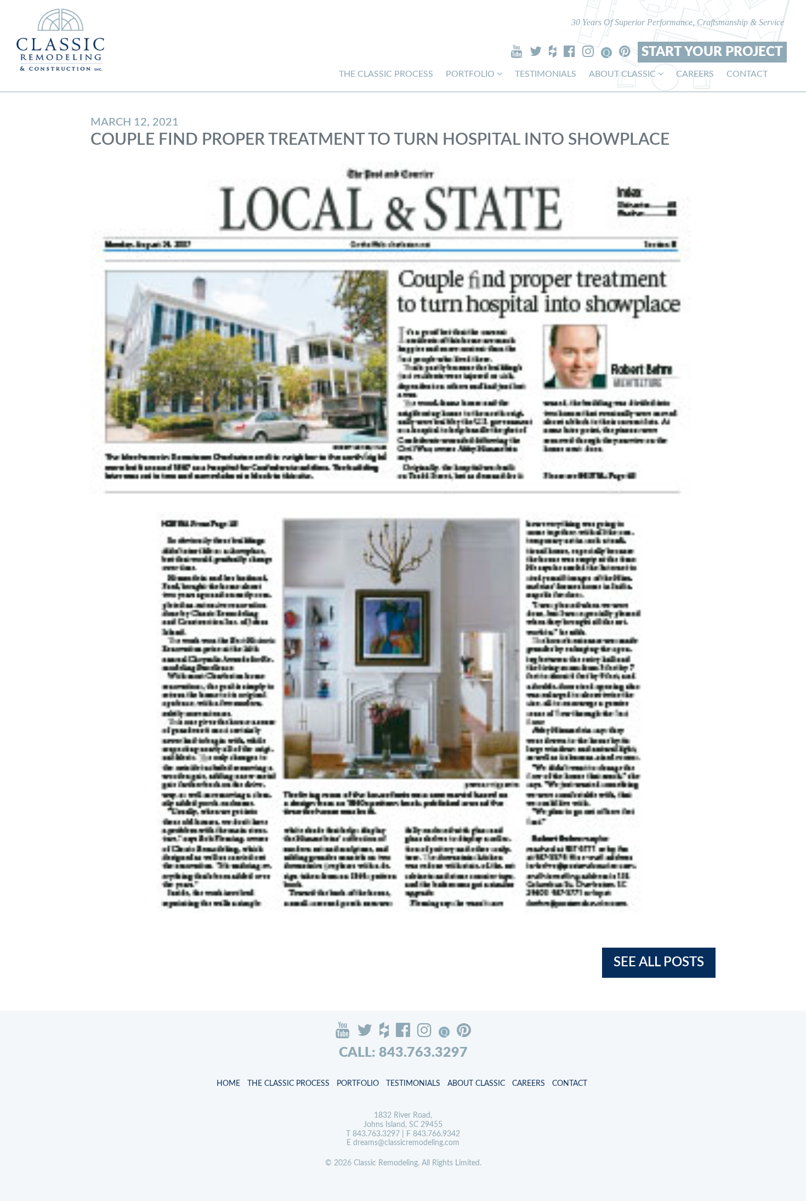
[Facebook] (569, 51)
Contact (747, 74)
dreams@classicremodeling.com (406, 1143)
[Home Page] (60, 39)
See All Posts (659, 962)
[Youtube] (517, 51)
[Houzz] (553, 51)
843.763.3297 (376, 1134)
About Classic (623, 74)
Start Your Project (712, 52)
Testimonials (545, 74)
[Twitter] (536, 51)
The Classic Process (386, 74)
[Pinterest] (625, 51)
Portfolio (471, 74)
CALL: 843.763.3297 (403, 1053)
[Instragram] (588, 51)
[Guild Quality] (606, 52)
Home (228, 1083)
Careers (695, 74)
